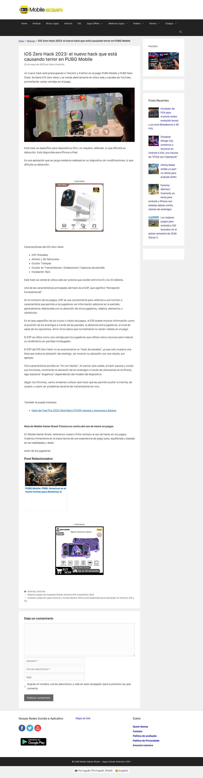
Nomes (152, 23)
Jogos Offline (93, 23)
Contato (137, 731)
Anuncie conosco (143, 745)
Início (21, 41)
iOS (79, 23)
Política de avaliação (145, 736)
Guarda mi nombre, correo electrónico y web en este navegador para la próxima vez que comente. (79, 686)
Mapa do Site (83, 718)
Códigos (169, 23)
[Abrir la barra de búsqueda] (180, 32)
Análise (136, 23)
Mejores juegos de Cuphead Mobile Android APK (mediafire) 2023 (60, 594)
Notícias (37, 23)
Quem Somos (140, 726)
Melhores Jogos (116, 23)
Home (24, 23)
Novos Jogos (52, 23)
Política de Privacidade (146, 740)
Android (68, 23)
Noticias (31, 41)
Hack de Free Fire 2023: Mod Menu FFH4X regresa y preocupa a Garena (74, 410)
